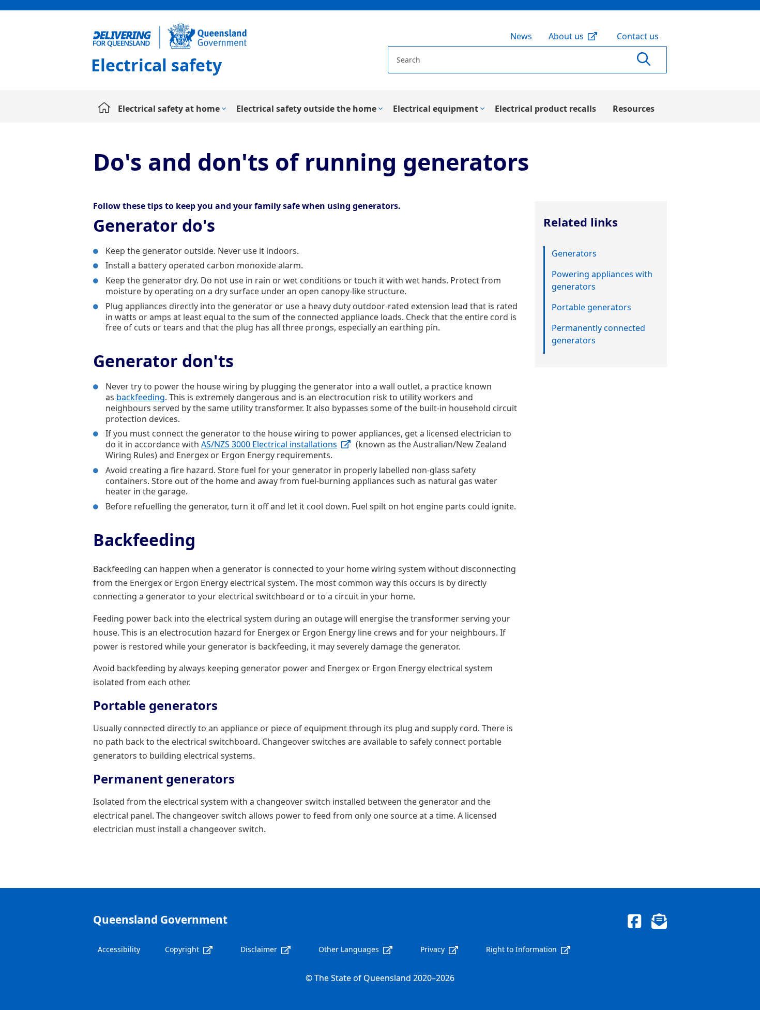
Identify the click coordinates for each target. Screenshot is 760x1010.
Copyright (182, 949)
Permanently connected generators (598, 334)
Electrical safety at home (169, 108)
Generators (574, 253)
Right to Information (521, 949)
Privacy (432, 949)
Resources (634, 108)
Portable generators (591, 307)
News (521, 36)
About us (566, 36)
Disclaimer (258, 949)
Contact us (638, 36)
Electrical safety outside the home (306, 108)
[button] (644, 59)
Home (101, 108)
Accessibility (119, 949)
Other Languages (348, 949)
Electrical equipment (435, 108)
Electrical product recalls (545, 108)
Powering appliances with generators (602, 280)
